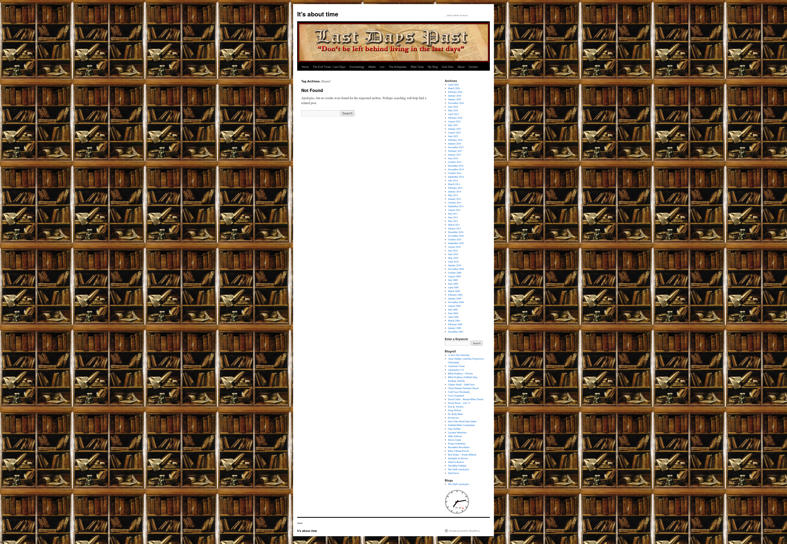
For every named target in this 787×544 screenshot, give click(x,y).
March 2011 (454, 224)
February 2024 (455, 117)
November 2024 (456, 102)
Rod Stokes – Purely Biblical (462, 454)
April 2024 (453, 114)
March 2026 (454, 88)
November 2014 (456, 169)
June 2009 (453, 283)
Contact (473, 67)
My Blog (433, 67)
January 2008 (454, 327)
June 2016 (453, 158)
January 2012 (454, 198)
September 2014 (456, 176)
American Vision (456, 366)
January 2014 (454, 191)
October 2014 (454, 173)
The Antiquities (398, 67)
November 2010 (456, 235)
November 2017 (456, 147)
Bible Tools (417, 67)
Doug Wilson (454, 410)
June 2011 (453, 217)
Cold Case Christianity (459, 391)
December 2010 (455, 232)
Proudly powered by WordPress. (465, 530)
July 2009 (453, 280)
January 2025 (454, 99)
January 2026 (454, 95)
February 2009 (455, 294)
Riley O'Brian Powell (458, 450)
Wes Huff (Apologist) (458, 469)
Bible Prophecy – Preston (460, 373)
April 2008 (453, 316)
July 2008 (453, 309)
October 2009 (454, 272)
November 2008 (456, 302)
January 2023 (454, 128)
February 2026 (455, 91)
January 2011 (454, 228)
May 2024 (453, 110)
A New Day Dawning (459, 355)
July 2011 (453, 213)
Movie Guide (454, 439)
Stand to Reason (456, 461)
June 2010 (453, 254)
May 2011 (453, 221)
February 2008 (455, 324)
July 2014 (453, 180)
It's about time (317, 13)
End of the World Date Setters (462, 421)
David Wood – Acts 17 (459, 402)
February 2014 (455, 187)
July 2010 (453, 250)
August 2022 (454, 132)
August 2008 (454, 305)
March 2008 (454, 320)
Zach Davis (453, 473)
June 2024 (453, 106)
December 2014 (455, 165)
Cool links (448, 67)
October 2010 (454, 239)
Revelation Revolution (459, 447)
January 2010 (454, 265)
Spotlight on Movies (458, 458)
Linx (382, 67)
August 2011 (454, 209)
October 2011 (454, 202)
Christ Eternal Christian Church (463, 388)
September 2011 (456, 206)
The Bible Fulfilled (457, 465)
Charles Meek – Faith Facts (461, 384)
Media (372, 67)
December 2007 (455, 331)
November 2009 (456, 268)
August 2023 (454, 121)
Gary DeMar (454, 428)
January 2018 (454, 143)
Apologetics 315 (456, 369)
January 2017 (454, 154)
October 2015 (454, 162)
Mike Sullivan (455, 436)
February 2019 (455, 139)
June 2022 (453, 136)
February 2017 (455, 150)
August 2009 (454, 276)
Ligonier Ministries (457, 432)
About (461, 67)
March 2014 (454, 184)
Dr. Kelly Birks (455, 414)
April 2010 (453, 261)
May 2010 (453, 257)
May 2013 (453, 195)
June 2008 (453, 313)
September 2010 (456, 243)
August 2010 (454, 246)
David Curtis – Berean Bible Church (465, 399)
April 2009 (453, 287)
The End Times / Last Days (329, 67)
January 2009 (454, 298)
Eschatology (357, 67)
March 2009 (454, 291)
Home (305, 67)
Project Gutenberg (457, 443)
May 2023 (453, 125)
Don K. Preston (455, 406)
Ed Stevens (453, 417)
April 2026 (453, 84)
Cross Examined (456, 395)
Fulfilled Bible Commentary (461, 425)
